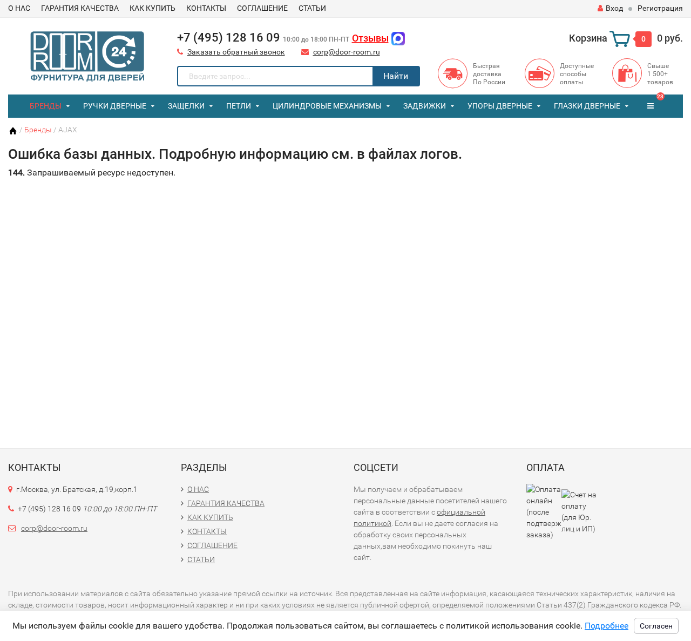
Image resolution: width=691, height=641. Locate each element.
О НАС (19, 8)
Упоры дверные (500, 106)
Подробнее (606, 625)
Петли (238, 106)
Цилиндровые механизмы (327, 106)
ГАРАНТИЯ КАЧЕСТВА (80, 8)
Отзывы (370, 38)
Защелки (186, 106)
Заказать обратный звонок (236, 52)
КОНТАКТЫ (206, 8)
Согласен (656, 626)
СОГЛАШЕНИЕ (262, 8)
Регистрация (660, 8)
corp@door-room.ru (346, 52)
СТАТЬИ (312, 8)
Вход (614, 8)
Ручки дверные (114, 106)
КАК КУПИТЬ (152, 8)
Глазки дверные (587, 106)
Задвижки (424, 106)
